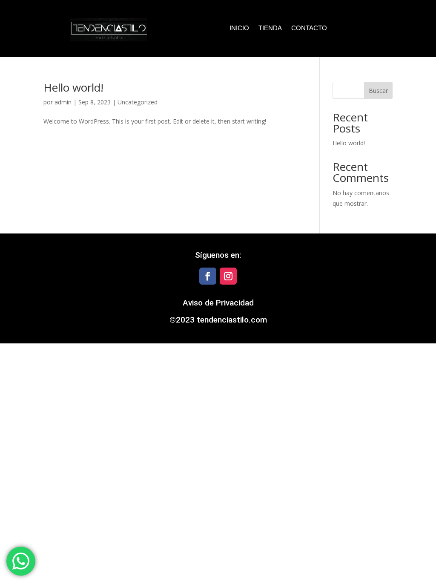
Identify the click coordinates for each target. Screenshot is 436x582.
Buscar (378, 90)
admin (63, 102)
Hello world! (73, 87)
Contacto (309, 28)
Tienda (270, 28)
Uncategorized (138, 102)
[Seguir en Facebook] (207, 276)
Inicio (239, 28)
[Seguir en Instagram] (228, 276)
